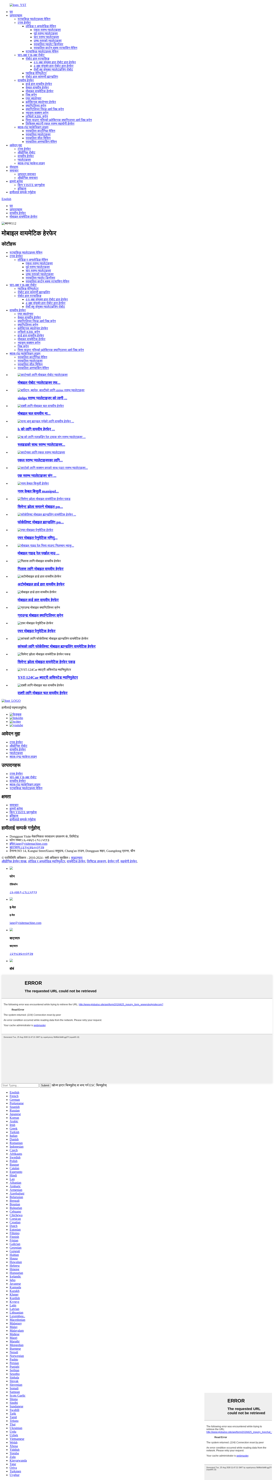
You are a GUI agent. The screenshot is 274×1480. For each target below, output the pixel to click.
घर (11, 11)
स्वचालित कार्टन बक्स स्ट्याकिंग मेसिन (55, 48)
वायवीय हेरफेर (26, 80)
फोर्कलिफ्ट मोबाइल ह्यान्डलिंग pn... (41, 522)
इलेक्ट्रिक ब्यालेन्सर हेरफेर (41, 102)
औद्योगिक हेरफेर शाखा (14, 861)
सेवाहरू (14, 167)
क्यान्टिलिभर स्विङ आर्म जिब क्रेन (45, 109)
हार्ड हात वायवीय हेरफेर (39, 84)
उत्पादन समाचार (27, 174)
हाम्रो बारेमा (16, 181)
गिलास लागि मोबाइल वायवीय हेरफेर (40, 569)
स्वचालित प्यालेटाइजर (38, 134)
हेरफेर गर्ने (113, 861)
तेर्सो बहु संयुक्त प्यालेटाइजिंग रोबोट (53, 69)
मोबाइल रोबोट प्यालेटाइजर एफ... (39, 382)
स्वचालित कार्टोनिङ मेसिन (40, 131)
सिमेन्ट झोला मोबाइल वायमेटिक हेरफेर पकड (46, 662)
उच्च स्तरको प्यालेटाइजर (48, 40)
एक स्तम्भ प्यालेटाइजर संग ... (37, 475)
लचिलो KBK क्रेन (37, 116)
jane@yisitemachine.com (28, 843)
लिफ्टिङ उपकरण (96, 861)
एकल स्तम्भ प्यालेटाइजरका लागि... (40, 460)
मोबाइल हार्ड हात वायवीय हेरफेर (38, 600)
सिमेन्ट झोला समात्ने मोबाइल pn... (40, 507)
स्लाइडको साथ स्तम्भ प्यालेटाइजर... (41, 444)
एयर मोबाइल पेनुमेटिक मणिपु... (38, 538)
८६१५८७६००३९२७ (27, 847)
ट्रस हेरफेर (24, 22)
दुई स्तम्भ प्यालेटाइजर (46, 33)
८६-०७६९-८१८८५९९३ (23, 892)
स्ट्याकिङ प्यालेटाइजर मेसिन (34, 19)
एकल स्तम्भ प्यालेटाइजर (47, 29)
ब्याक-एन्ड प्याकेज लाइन (31, 163)
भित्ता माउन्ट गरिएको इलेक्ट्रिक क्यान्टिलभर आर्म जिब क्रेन (59, 120)
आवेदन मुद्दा (16, 145)
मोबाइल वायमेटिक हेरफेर (39, 91)
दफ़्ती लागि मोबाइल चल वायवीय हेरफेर (42, 693)
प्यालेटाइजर (24, 159)
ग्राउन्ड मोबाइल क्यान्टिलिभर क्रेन (40, 615)
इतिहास (22, 188)
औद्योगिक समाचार (28, 177)
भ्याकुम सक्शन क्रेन (37, 112)
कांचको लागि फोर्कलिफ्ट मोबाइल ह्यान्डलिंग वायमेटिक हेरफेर (56, 646)
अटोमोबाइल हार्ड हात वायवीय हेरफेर (41, 584)
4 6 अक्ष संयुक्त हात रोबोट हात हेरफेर (55, 62)
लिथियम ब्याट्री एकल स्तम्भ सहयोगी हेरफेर (50, 123)
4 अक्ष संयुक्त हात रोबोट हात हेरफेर (53, 66)
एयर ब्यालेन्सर (33, 98)
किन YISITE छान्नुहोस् (31, 185)
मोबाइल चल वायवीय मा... (34, 413)
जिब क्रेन (31, 94)
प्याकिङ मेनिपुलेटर (36, 73)
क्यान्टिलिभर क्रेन (36, 105)
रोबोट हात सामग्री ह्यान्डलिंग (42, 76)
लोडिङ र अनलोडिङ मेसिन (41, 26)
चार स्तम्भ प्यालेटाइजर (46, 37)
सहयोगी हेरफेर (128, 861)
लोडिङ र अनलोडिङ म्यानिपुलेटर (46, 861)
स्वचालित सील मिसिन (38, 138)
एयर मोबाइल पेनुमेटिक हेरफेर (36, 631)
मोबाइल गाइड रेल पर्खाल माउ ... (38, 553)
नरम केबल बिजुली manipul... (38, 491)
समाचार (14, 170)
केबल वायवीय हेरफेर (37, 87)
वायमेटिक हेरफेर (76, 861)
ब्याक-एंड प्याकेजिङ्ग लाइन (33, 127)
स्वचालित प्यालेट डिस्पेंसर (48, 44)
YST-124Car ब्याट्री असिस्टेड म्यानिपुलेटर (48, 677)
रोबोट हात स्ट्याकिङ (37, 58)
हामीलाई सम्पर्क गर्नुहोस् (23, 192)
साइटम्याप (76, 857)
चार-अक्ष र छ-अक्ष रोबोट (31, 55)
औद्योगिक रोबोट (26, 152)
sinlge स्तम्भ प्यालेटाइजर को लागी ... (42, 398)
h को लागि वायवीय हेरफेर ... (36, 429)
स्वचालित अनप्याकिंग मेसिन (41, 141)
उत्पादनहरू (16, 15)
